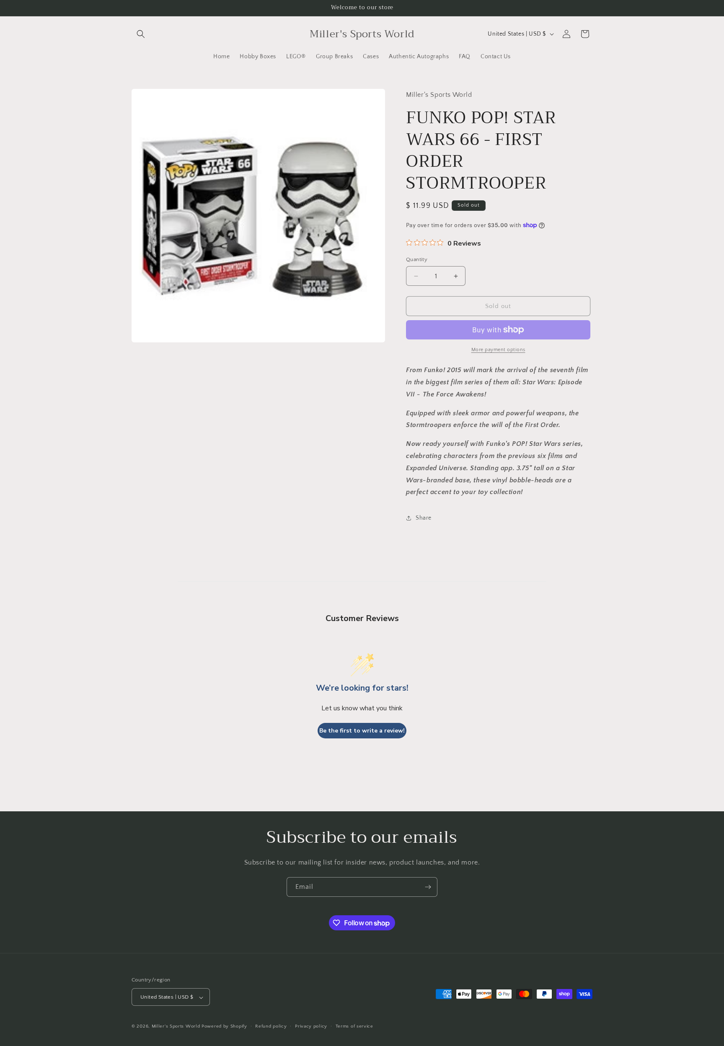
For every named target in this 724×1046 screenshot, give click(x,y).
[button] (141, 34)
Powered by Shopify (224, 1026)
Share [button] (424, 518)
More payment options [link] (498, 349)
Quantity (416, 259)
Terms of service (354, 1026)
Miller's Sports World (176, 1026)
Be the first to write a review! (362, 731)
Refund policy (271, 1026)
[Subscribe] (428, 887)
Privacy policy (311, 1026)
